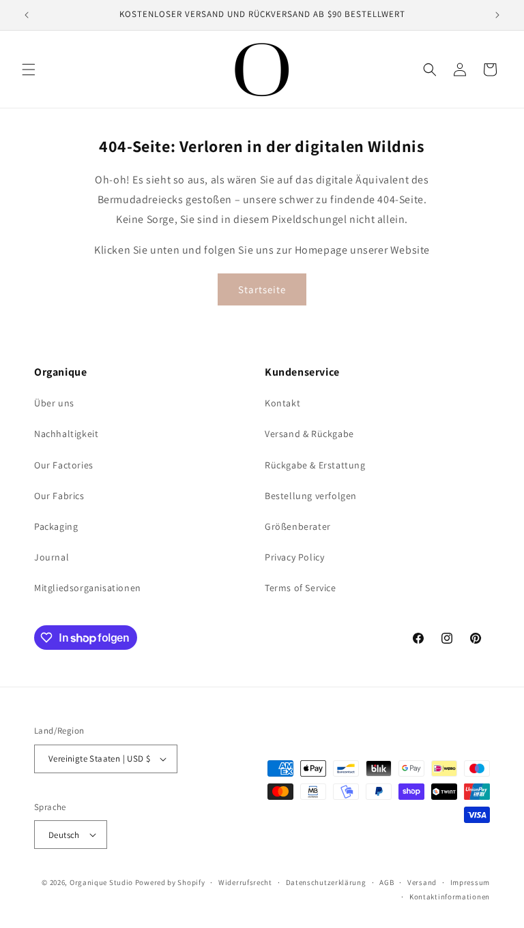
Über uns (54, 403)
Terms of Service (300, 588)
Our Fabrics (59, 496)
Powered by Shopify (170, 882)
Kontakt (282, 403)
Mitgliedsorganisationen (87, 588)
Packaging (56, 526)
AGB (386, 882)
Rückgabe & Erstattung (315, 465)
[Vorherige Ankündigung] (27, 15)
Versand (422, 882)
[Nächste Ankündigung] (497, 15)
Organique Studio (101, 882)
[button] (29, 70)
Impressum (470, 882)
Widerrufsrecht (245, 882)
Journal (51, 557)
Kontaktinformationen (449, 896)
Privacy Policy (294, 557)
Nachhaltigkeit (66, 434)
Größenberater (298, 526)
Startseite (262, 289)
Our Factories (63, 465)
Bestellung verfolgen (311, 496)
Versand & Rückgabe (309, 434)
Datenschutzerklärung (326, 882)
